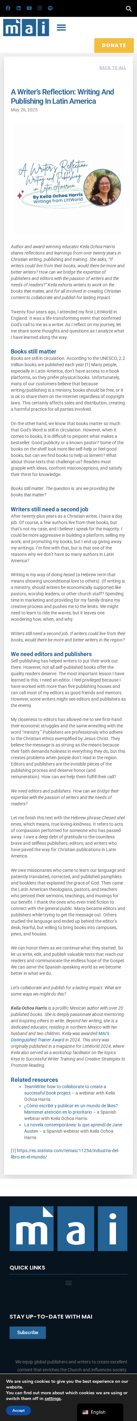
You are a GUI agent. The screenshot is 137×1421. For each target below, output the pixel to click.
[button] (128, 8)
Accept (18, 1410)
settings (53, 1399)
